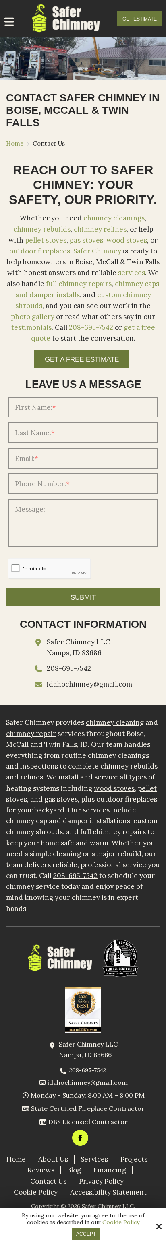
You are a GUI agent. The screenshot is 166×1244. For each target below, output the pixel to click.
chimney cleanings (114, 218)
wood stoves (126, 240)
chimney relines (100, 229)
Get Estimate (139, 19)
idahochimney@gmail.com (89, 684)
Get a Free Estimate (82, 359)
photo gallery (32, 316)
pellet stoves (45, 240)
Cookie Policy (120, 1222)
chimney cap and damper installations (68, 820)
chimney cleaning (115, 722)
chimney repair (31, 733)
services (131, 272)
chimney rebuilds (42, 229)
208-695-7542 (91, 327)
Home (15, 143)
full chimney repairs (79, 283)
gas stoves (86, 240)
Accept (86, 1234)
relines (31, 777)
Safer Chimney (97, 251)
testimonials (31, 327)
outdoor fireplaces (39, 251)
